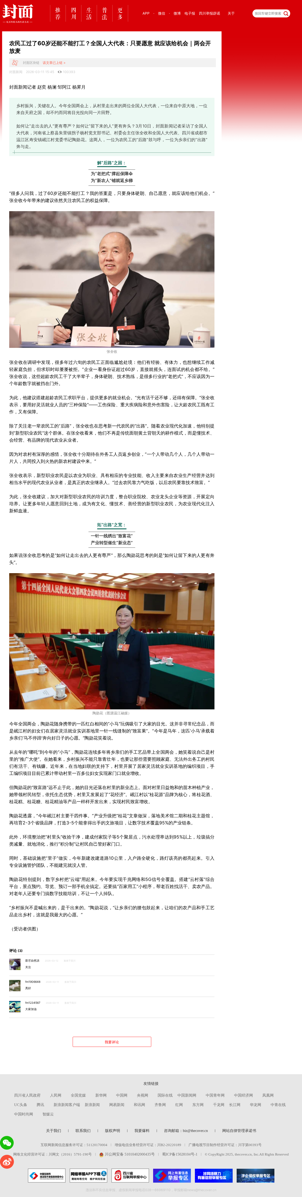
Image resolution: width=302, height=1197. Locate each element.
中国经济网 (243, 1095)
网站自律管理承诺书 (239, 1131)
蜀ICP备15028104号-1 (179, 1154)
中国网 (121, 1095)
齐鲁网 (160, 1105)
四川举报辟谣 (209, 13)
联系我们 (83, 1131)
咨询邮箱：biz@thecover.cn (186, 1131)
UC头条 (20, 1105)
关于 (231, 13)
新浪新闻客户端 (67, 1105)
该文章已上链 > (54, 63)
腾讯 (40, 1105)
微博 (177, 13)
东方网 (198, 1105)
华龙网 (255, 1105)
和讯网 (139, 1105)
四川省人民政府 (27, 1095)
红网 (179, 1105)
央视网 (142, 1095)
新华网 (101, 1095)
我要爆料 (142, 1131)
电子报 (190, 13)
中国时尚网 (23, 1114)
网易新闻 (116, 1105)
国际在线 (165, 1095)
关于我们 (53, 1131)
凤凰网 (268, 1095)
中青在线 (278, 1105)
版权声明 (112, 1131)
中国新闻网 (186, 1095)
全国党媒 (78, 1095)
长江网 (234, 1105)
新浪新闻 (92, 1105)
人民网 (55, 1095)
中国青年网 (215, 1095)
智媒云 (48, 1114)
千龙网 (218, 1105)
